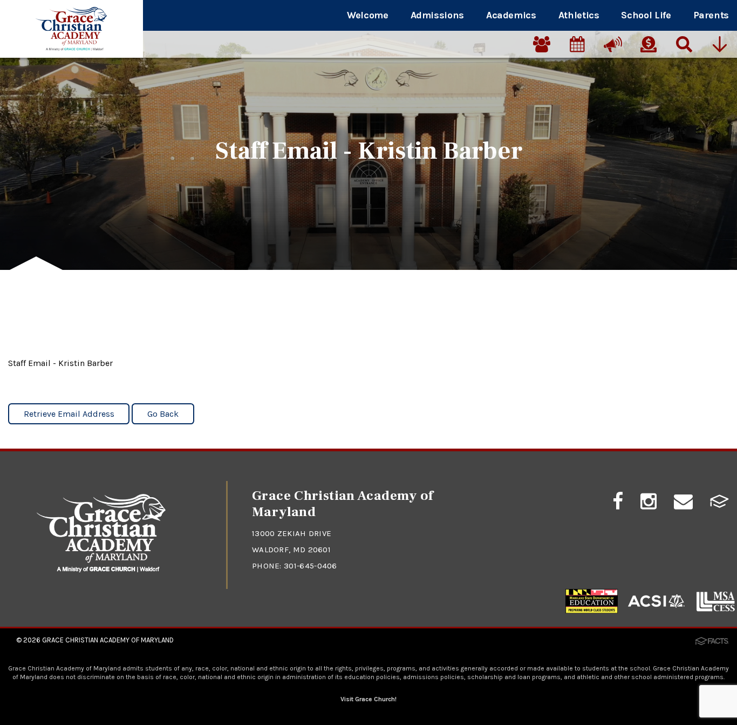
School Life (646, 15)
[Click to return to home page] (101, 570)
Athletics (578, 15)
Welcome (367, 15)
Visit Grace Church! (368, 699)
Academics (511, 15)
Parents (711, 15)
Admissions (437, 15)
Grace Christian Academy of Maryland (108, 640)
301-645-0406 (310, 566)
